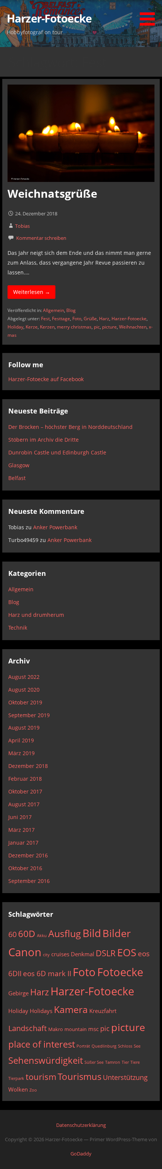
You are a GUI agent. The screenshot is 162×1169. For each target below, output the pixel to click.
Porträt (83, 1046)
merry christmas (74, 327)
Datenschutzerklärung (81, 1125)
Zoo (33, 1090)
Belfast (17, 478)
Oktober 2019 (25, 702)
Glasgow (18, 465)
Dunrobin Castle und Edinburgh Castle (57, 452)
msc (93, 1029)
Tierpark (16, 1078)
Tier (125, 1062)
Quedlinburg (104, 1046)
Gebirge (18, 993)
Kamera (71, 1009)
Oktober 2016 (25, 868)
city (46, 954)
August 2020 (24, 689)
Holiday (15, 327)
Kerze (32, 327)
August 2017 (24, 804)
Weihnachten (133, 327)
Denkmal (82, 954)
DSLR (106, 953)
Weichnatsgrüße (52, 193)
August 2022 (24, 676)
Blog (71, 310)
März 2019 (21, 753)
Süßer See (94, 1062)
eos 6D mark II (47, 973)
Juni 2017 (20, 817)
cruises (60, 954)
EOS (126, 952)
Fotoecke (120, 972)
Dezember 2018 (28, 765)
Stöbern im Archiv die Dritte (43, 439)
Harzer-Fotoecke (49, 18)
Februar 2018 (25, 778)
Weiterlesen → (31, 291)
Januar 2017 (23, 842)
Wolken (18, 1089)
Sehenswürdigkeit (45, 1060)
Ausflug (64, 933)
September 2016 (29, 880)
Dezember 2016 (28, 855)
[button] (150, 14)
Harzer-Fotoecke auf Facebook (46, 379)
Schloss (125, 1046)
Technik (17, 627)
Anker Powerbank (55, 527)
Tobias (22, 226)
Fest (45, 318)
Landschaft (27, 1028)
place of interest (41, 1044)
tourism (41, 1077)
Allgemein (53, 310)
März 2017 (21, 829)
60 (12, 934)
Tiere (135, 1062)
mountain (75, 1029)
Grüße (90, 318)
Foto (76, 318)
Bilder (116, 933)
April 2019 (21, 740)
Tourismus (79, 1077)
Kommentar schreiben (41, 238)
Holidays (41, 1011)
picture (109, 327)
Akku (42, 935)
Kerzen (47, 327)
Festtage (61, 318)
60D (26, 934)
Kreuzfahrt (102, 1011)
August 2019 (24, 727)
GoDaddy (81, 1153)
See (137, 1046)
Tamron (112, 1062)
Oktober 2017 (25, 791)
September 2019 (29, 715)
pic (97, 327)
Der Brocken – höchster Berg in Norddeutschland (70, 426)
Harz (104, 318)
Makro (55, 1029)
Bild (92, 933)
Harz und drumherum (36, 614)
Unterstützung (125, 1077)
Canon (24, 952)
